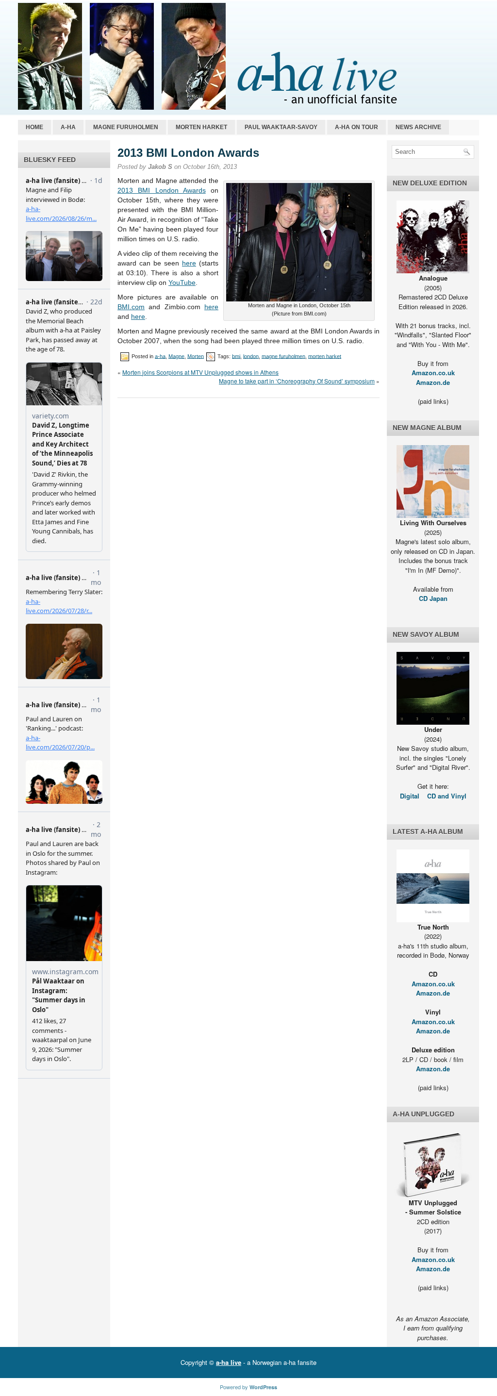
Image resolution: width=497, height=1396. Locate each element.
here (189, 263)
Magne (176, 356)
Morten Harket (201, 127)
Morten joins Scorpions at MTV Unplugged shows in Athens (200, 372)
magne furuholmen (283, 356)
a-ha (68, 127)
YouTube (182, 282)
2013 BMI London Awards (161, 190)
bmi (236, 356)
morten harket (324, 356)
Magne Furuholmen (125, 127)
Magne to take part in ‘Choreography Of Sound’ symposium (297, 381)
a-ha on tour (356, 127)
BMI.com (131, 307)
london (251, 356)
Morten (195, 356)
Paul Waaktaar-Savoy (281, 127)
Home (34, 127)
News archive (418, 127)
